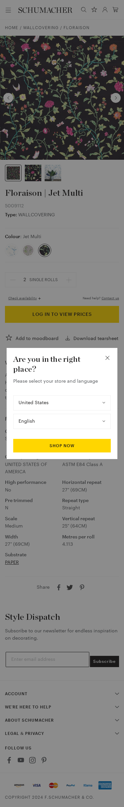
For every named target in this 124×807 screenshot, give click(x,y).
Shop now (62, 446)
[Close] (107, 358)
